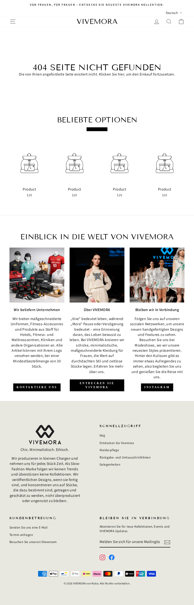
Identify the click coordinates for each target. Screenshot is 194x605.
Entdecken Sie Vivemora (117, 443)
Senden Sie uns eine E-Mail (28, 527)
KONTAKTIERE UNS (37, 387)
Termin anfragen (21, 535)
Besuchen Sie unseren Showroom (33, 542)
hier (121, 74)
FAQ (102, 435)
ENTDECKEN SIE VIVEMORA (97, 385)
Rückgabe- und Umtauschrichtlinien (125, 457)
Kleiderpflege (109, 450)
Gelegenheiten (110, 464)
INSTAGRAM (157, 387)
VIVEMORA (97, 21)
